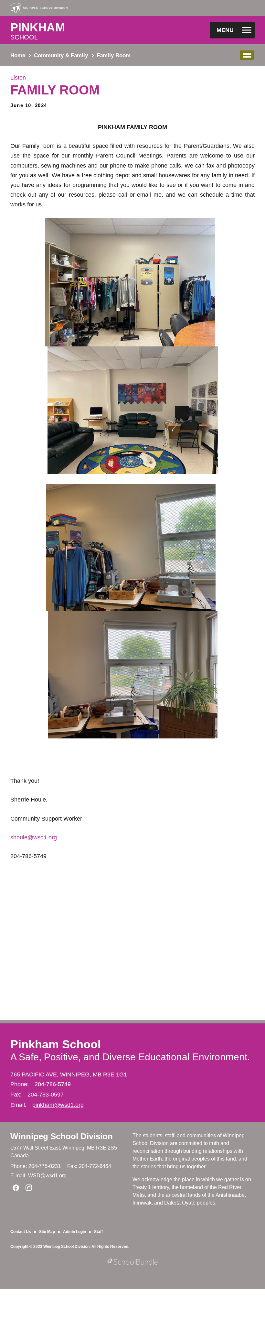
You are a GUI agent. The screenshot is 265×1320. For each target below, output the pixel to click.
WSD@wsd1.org (47, 1175)
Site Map (47, 1231)
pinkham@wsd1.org (58, 1105)
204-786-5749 (53, 1084)
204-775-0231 (44, 1166)
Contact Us (20, 1231)
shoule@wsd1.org (33, 837)
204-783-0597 (45, 1094)
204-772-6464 (95, 1166)
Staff (98, 1231)
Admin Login (74, 1231)
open (247, 55)
